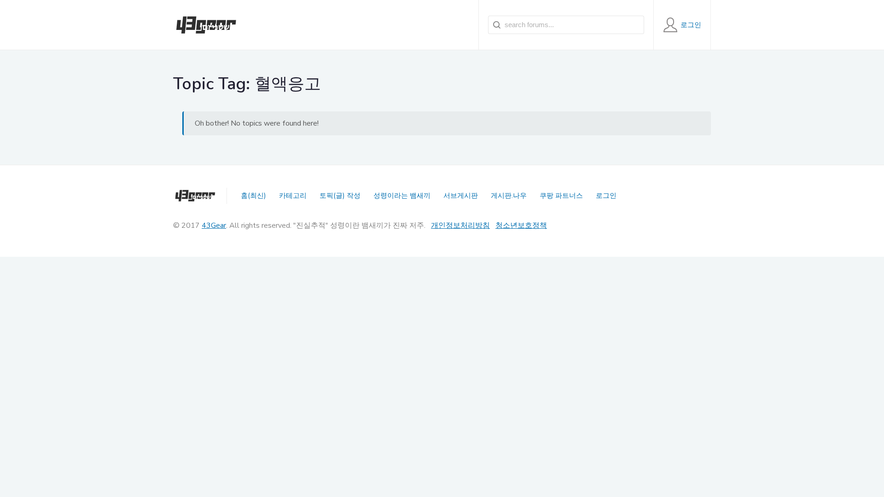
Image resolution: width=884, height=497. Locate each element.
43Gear (214, 225)
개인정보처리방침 (460, 225)
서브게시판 (460, 195)
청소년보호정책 (521, 225)
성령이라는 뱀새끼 (401, 195)
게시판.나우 (509, 195)
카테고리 (293, 195)
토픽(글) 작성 (340, 195)
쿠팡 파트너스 (561, 195)
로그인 (606, 195)
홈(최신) (253, 195)
